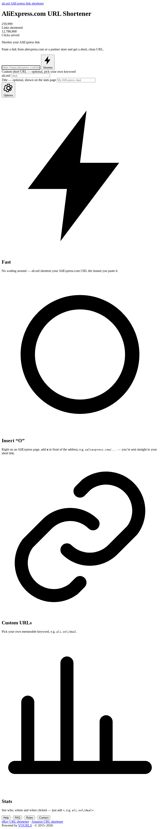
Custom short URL (39, 71)
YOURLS (25, 825)
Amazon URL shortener (47, 821)
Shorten (47, 67)
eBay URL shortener (15, 821)
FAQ (17, 817)
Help (6, 817)
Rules (29, 817)
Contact (44, 817)
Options (8, 95)
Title (29, 80)
